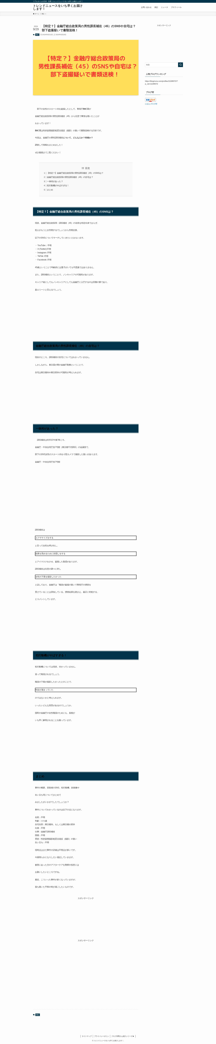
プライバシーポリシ (101, 1036)
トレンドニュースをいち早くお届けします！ (58, 7)
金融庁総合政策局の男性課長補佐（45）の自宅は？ (70, 177)
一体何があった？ (55, 181)
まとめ (50, 190)
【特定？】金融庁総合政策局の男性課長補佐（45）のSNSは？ (75, 173)
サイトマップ (87, 1036)
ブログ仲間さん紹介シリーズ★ (122, 1036)
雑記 (37, 34)
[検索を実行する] (180, 64)
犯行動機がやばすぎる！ (58, 185)
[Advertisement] (85, 313)
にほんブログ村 (151, 104)
